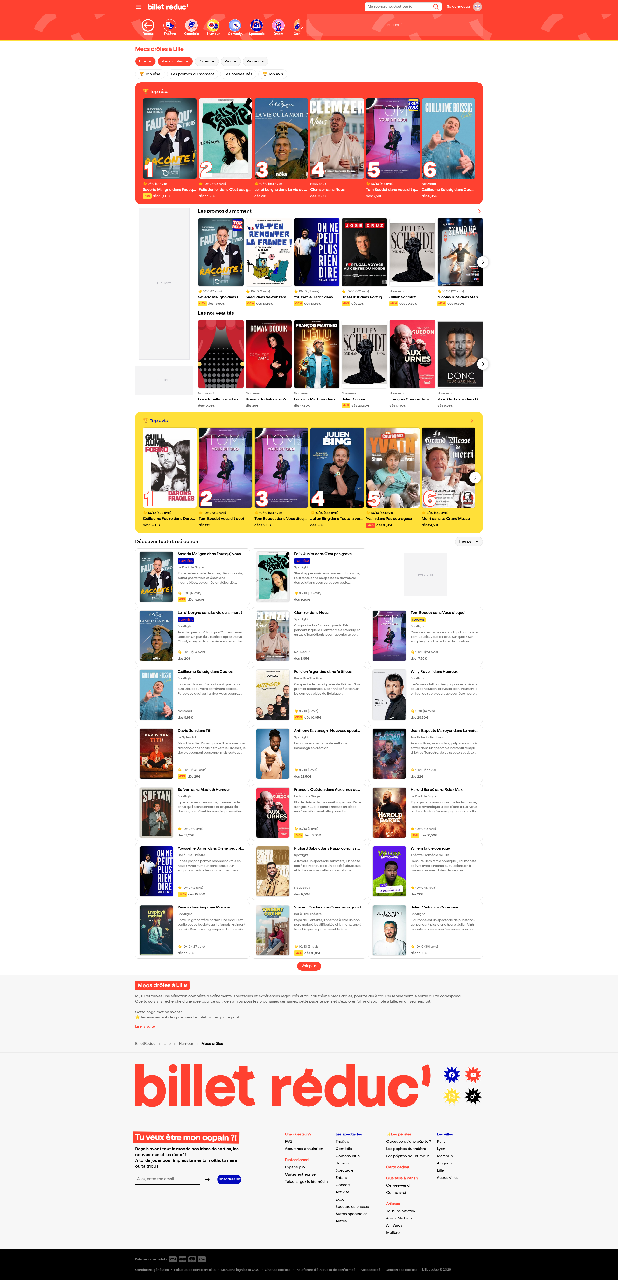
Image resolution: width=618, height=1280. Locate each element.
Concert (343, 1185)
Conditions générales (152, 1270)
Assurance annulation (304, 1149)
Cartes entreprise (300, 1174)
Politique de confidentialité (195, 1270)
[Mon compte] (477, 6)
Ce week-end (398, 1185)
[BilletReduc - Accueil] (168, 7)
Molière (393, 1233)
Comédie (344, 1149)
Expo (340, 1199)
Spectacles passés (352, 1206)
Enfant (341, 1178)
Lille (167, 1044)
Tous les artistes (400, 1211)
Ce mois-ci (396, 1193)
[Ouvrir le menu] (140, 6)
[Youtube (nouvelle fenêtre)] (473, 1075)
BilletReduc (145, 1044)
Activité (342, 1192)
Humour (186, 1044)
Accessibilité (370, 1270)
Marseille (445, 1156)
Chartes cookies (277, 1270)
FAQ (288, 1141)
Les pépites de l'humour (407, 1156)
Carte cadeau (398, 1167)
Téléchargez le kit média (306, 1181)
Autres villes (447, 1178)
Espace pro (295, 1167)
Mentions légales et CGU (240, 1270)
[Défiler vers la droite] (302, 27)
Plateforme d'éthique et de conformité (325, 1270)
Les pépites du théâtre (406, 1149)
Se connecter (458, 6)
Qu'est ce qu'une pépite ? (408, 1141)
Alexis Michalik (399, 1218)
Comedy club (348, 1156)
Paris (441, 1141)
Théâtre (342, 1141)
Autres (341, 1221)
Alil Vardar (395, 1225)
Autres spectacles (351, 1214)
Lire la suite (145, 1026)
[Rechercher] (436, 7)
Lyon (441, 1149)
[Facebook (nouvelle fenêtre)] (452, 1075)
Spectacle (344, 1170)
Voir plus (309, 966)
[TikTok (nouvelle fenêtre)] (473, 1096)
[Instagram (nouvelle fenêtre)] (452, 1096)
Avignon (444, 1163)
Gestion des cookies (401, 1270)
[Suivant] (483, 262)
